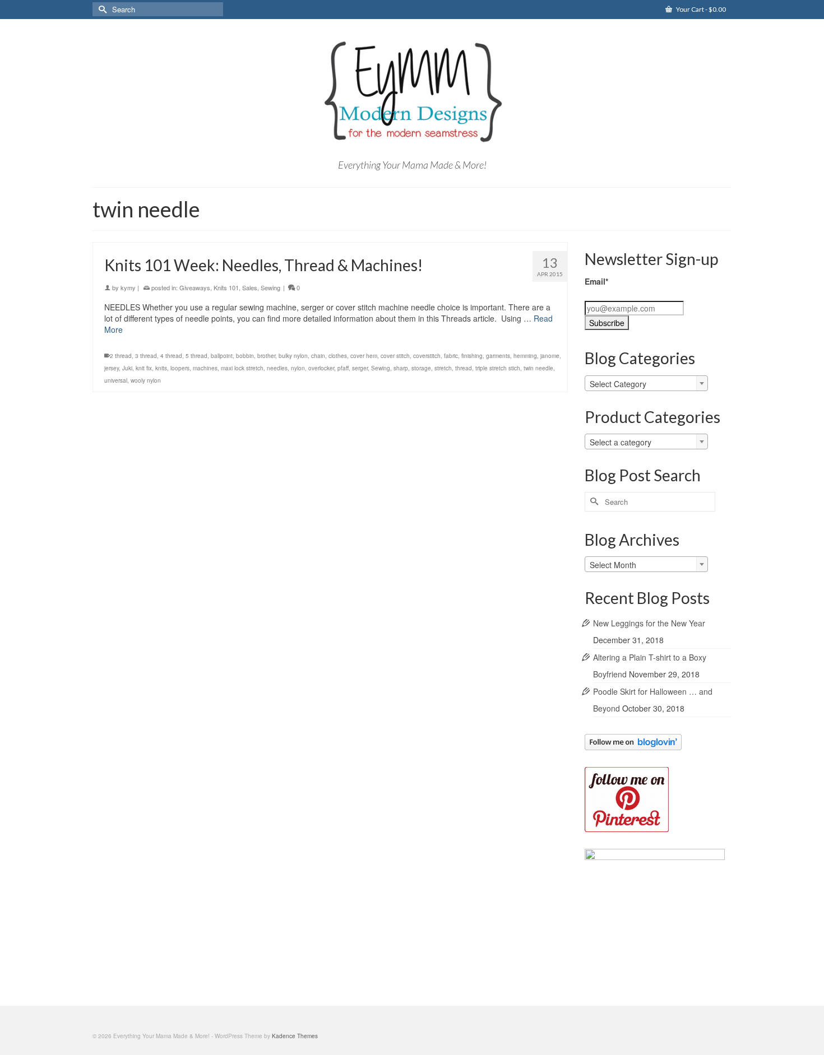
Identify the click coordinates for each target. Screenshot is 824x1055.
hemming (525, 356)
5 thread (196, 356)
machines (205, 368)
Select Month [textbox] (613, 564)
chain (318, 356)
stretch (443, 368)
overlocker (321, 368)
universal (115, 380)
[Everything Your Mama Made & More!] (412, 92)
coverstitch (427, 356)
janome (549, 356)
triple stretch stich (497, 368)
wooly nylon (146, 380)
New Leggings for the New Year (649, 623)
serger (360, 368)
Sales (249, 287)
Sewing (270, 287)
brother (266, 356)
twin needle (538, 368)
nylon (298, 368)
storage (421, 368)
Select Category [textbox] (618, 383)
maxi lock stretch (242, 368)
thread (463, 368)
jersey (111, 368)
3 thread (146, 356)
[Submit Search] (100, 9)
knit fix (144, 368)
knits (161, 368)
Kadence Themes (295, 1036)
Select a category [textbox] (620, 442)
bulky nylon (293, 356)
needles (277, 368)
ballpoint (222, 356)
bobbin (245, 356)
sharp (401, 368)
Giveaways (194, 287)
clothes (337, 356)
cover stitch (395, 356)
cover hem (363, 356)
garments (498, 356)
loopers (179, 368)
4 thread (171, 356)
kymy (128, 287)
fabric (451, 356)
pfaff (343, 368)
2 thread (121, 356)
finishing (472, 356)
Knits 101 (226, 287)
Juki (127, 368)
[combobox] (646, 383)
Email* (596, 281)
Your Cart (700, 9)
